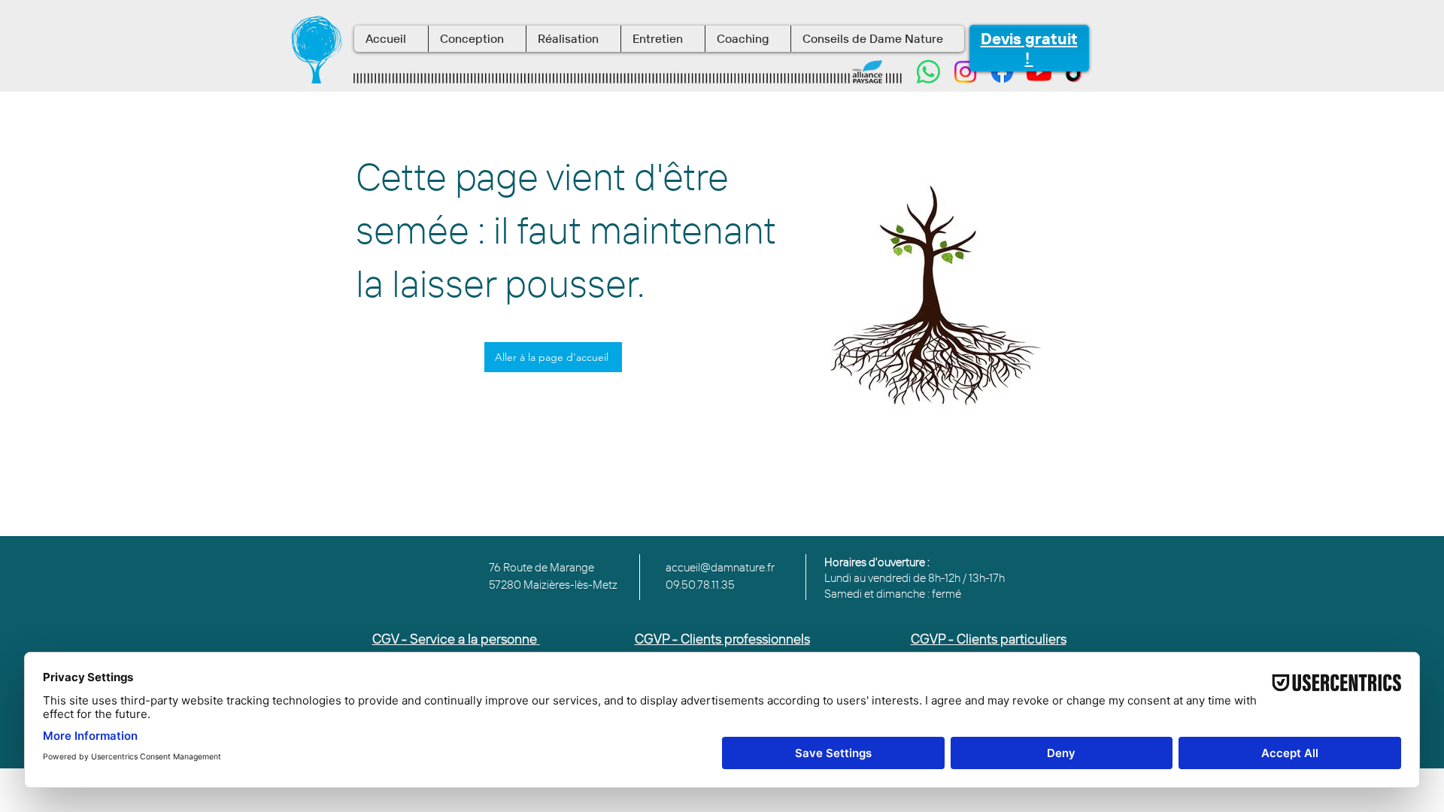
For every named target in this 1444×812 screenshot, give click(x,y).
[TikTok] (1076, 71)
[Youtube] (1039, 71)
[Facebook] (1002, 71)
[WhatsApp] (928, 71)
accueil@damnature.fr (720, 567)
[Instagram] (965, 71)
